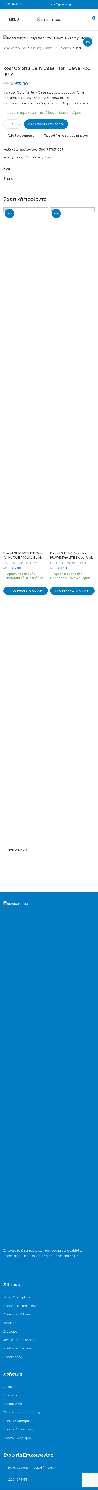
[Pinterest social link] (27, 179)
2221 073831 (13, 4)
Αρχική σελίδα (14, 48)
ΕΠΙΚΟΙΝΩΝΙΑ (18, 850)
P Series (65, 48)
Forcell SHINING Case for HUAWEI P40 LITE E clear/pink (71, 555)
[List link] (49, 1297)
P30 (79, 48)
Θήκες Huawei (42, 48)
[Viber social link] (38, 179)
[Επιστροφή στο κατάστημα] (11, 58)
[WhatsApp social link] (32, 179)
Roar (7, 168)
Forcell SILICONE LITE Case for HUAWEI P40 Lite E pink (23, 555)
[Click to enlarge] (12, 32)
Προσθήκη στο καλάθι (46, 124)
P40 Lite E (10, 563)
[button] (25, 591)
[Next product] (17, 58)
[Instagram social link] (12, 861)
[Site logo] (49, 19)
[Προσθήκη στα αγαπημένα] (44, 211)
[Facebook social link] (17, 179)
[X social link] (22, 179)
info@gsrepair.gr (61, 4)
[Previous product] (6, 58)
